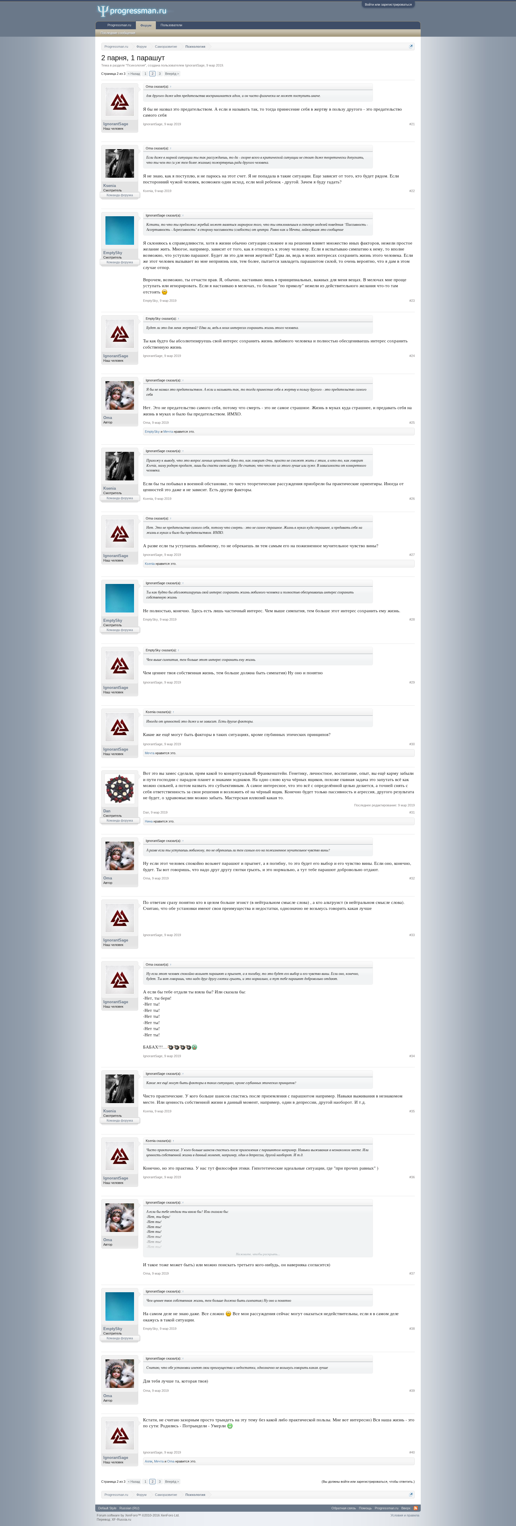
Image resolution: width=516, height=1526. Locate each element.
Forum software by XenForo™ (138, 1515)
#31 (412, 812)
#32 (412, 878)
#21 (412, 124)
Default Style (107, 1508)
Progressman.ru (119, 25)
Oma (107, 417)
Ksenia (109, 185)
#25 (412, 422)
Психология (136, 65)
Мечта (168, 431)
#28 (412, 619)
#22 (412, 191)
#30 (412, 744)
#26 (412, 498)
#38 (412, 1328)
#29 (412, 682)
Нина (149, 821)
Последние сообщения (118, 33)
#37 (412, 1273)
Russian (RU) (129, 1508)
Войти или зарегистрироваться (388, 4)
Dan (106, 811)
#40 (412, 1452)
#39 (412, 1390)
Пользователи (171, 25)
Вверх (406, 1508)
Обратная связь (343, 1508)
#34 (412, 1056)
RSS (416, 1508)
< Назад (134, 73)
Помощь (365, 1508)
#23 (412, 300)
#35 (412, 1111)
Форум (145, 25)
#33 (412, 935)
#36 (412, 1177)
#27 (412, 554)
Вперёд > (172, 73)
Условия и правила (405, 1515)
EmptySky (112, 253)
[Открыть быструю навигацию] (411, 46)
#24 (412, 356)
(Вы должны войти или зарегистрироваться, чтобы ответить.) (368, 1481)
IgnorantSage (195, 65)
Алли (148, 1461)
